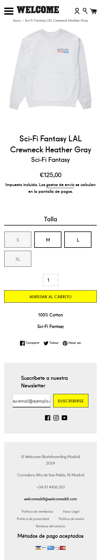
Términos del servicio (50, 525)
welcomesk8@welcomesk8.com (50, 498)
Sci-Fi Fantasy (50, 159)
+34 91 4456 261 (50, 487)
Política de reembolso (37, 511)
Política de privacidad (33, 518)
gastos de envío (60, 184)
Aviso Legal (71, 511)
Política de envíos (71, 518)
